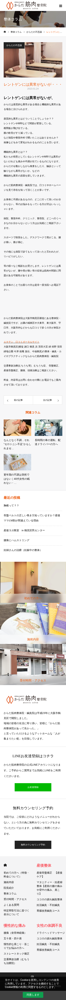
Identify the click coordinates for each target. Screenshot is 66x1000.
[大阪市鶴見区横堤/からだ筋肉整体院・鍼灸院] (33, 699)
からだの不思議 (14, 45)
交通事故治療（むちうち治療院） (16, 961)
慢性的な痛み (15, 925)
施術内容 (9, 882)
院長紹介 (9, 887)
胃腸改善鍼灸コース (48, 910)
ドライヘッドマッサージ (51, 932)
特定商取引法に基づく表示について (16, 912)
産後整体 (44, 865)
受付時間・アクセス (15, 899)
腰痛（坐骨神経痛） (15, 932)
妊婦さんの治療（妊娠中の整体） (23, 550)
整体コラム (10, 893)
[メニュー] (60, 5)
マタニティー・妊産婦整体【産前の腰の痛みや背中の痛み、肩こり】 (49, 888)
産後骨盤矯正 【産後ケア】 (49, 874)
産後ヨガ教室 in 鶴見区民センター (24, 530)
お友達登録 (32, 787)
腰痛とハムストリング (16, 540)
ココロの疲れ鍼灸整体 (49, 899)
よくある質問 (11, 904)
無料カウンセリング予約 (33, 844)
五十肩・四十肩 (13, 938)
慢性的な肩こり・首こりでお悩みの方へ (16, 946)
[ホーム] (5, 32)
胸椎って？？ (11, 505)
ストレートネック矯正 (16, 953)
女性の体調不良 (49, 925)
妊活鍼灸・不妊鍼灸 (48, 905)
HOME (5, 865)
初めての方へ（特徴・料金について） (16, 874)
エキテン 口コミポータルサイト (21, 342)
